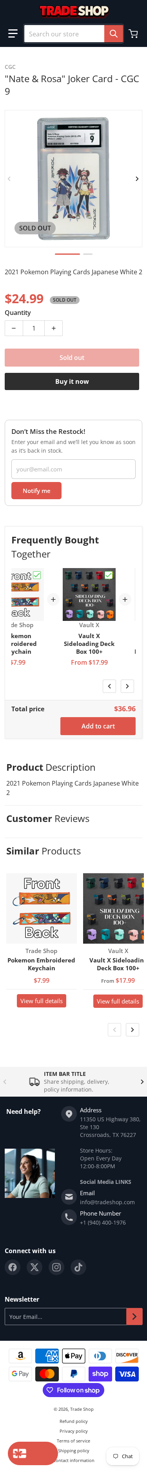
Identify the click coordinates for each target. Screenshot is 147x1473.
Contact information (73, 1460)
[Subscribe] (134, 1316)
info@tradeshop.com (107, 1202)
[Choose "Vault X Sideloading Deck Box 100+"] (109, 575)
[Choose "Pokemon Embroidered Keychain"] (37, 575)
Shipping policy (73, 1450)
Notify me (37, 491)
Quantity (18, 312)
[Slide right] (137, 179)
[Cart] (134, 33)
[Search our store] (113, 33)
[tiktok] (78, 1267)
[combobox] (73, 33)
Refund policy (74, 1421)
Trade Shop (82, 1409)
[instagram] (56, 1267)
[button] (13, 33)
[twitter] (34, 1267)
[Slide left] (9, 179)
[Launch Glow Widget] (33, 1453)
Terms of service (73, 1441)
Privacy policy (74, 1431)
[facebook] (12, 1267)
